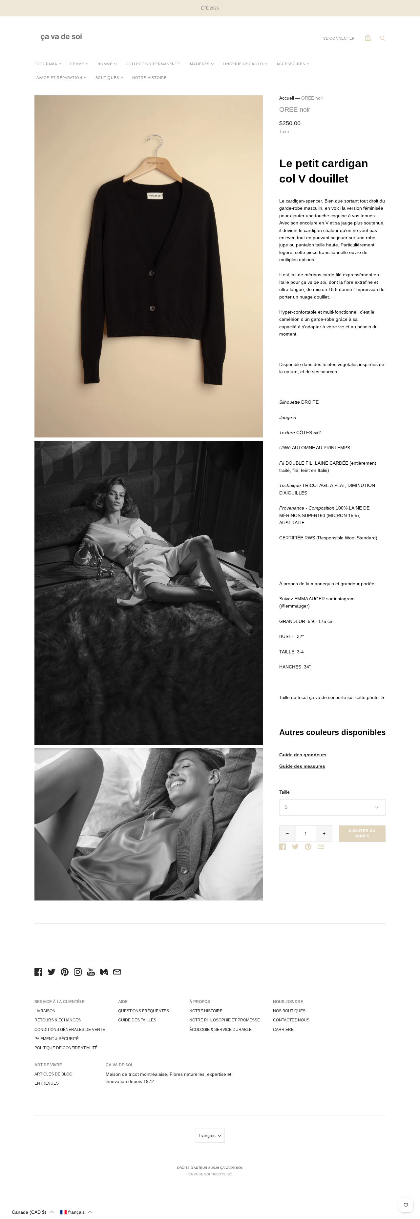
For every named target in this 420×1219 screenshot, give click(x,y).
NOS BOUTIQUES (289, 1011)
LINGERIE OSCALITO (243, 64)
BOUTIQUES (107, 78)
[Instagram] (78, 973)
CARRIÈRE (283, 1029)
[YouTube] (91, 973)
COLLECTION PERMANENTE (153, 64)
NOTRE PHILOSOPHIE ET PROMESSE (224, 1020)
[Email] (117, 973)
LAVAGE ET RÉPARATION (58, 78)
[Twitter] (51, 973)
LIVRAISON (44, 1011)
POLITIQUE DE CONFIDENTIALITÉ (65, 1048)
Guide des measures (302, 766)
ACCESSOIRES (291, 64)
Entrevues (46, 1083)
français (207, 1135)
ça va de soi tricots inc (210, 1174)
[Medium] (104, 973)
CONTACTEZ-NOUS (291, 1020)
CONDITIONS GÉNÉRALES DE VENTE (69, 1029)
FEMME (77, 64)
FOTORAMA (45, 64)
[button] (33, 1212)
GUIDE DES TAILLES (137, 1020)
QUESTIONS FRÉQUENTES (143, 1011)
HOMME (105, 64)
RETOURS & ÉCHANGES (57, 1020)
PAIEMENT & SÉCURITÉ (56, 1038)
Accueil (286, 98)
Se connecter (339, 38)
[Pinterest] (65, 973)
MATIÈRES (200, 64)
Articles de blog (53, 1074)
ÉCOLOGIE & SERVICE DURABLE (220, 1029)
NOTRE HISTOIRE (149, 78)
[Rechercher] (382, 40)
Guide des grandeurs (302, 755)
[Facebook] (38, 973)
